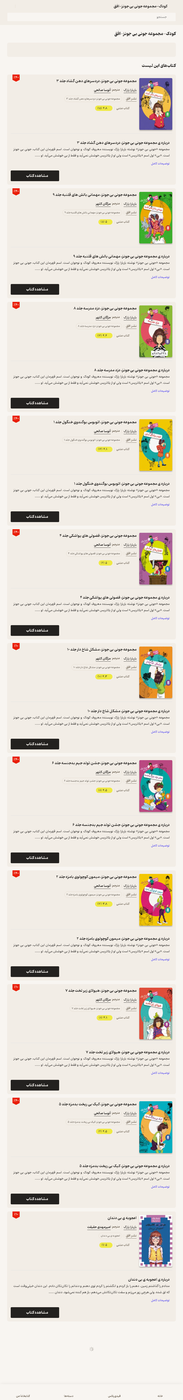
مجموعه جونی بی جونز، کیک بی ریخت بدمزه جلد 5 (98, 1104)
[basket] (20, 6)
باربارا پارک (130, 90)
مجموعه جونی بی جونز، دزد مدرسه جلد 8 (105, 308)
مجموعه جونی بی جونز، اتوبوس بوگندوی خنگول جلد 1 (95, 422)
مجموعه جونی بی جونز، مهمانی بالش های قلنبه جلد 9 (95, 195)
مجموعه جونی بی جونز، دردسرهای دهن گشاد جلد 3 (96, 81)
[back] (173, 6)
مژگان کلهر (103, 204)
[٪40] (155, 104)
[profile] (9, 6)
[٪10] (155, 672)
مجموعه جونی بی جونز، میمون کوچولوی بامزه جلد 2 (96, 877)
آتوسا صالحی (102, 90)
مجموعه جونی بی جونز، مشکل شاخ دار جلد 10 (102, 650)
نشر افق (131, 98)
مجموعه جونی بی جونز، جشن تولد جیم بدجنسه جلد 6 (94, 763)
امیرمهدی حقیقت (99, 1227)
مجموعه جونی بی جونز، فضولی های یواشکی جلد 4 (98, 536)
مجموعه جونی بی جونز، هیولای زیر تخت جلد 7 (101, 991)
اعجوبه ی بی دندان (122, 1218)
